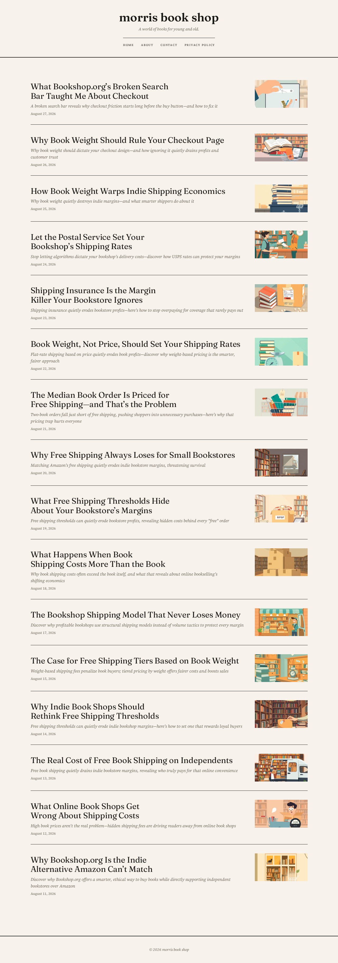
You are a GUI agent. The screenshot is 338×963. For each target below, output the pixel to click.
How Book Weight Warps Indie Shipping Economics (128, 191)
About (147, 45)
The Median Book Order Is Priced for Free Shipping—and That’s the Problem (104, 399)
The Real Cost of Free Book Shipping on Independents (132, 760)
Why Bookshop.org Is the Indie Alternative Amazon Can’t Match (92, 864)
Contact (169, 45)
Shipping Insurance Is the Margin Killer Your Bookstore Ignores (93, 295)
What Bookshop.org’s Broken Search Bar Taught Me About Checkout (99, 91)
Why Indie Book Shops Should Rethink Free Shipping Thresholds (95, 711)
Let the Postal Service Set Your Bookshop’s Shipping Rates (87, 241)
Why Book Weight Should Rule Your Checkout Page (127, 140)
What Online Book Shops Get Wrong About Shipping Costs (85, 810)
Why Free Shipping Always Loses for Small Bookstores (133, 455)
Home (128, 45)
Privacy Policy (200, 45)
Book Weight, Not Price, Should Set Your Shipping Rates (136, 344)
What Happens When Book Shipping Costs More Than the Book (98, 559)
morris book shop (169, 17)
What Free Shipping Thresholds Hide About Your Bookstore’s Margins (100, 505)
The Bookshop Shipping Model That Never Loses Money (136, 615)
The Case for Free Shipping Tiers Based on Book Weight (135, 661)
